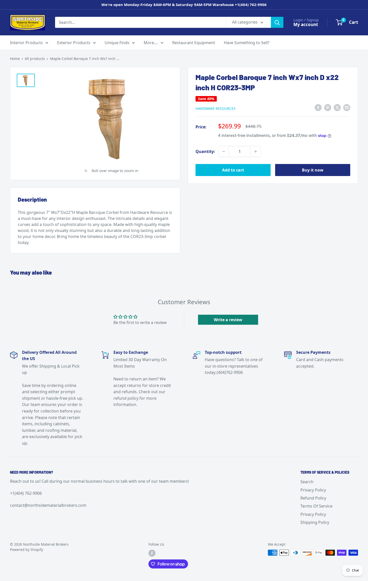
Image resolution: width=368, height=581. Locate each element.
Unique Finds (117, 42)
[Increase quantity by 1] (255, 151)
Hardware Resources (216, 108)
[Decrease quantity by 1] (223, 151)
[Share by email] (346, 107)
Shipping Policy (314, 522)
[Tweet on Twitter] (337, 107)
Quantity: (205, 151)
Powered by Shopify (26, 549)
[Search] (277, 22)
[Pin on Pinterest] (327, 107)
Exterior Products (73, 42)
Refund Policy (313, 498)
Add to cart (233, 170)
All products (35, 58)
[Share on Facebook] (318, 107)
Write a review (228, 319)
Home (15, 58)
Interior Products (26, 42)
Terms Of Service (316, 506)
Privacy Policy (313, 490)
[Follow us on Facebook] (151, 553)
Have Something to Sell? (246, 42)
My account (305, 24)
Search (306, 481)
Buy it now (312, 170)
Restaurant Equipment (193, 42)
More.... (151, 42)
